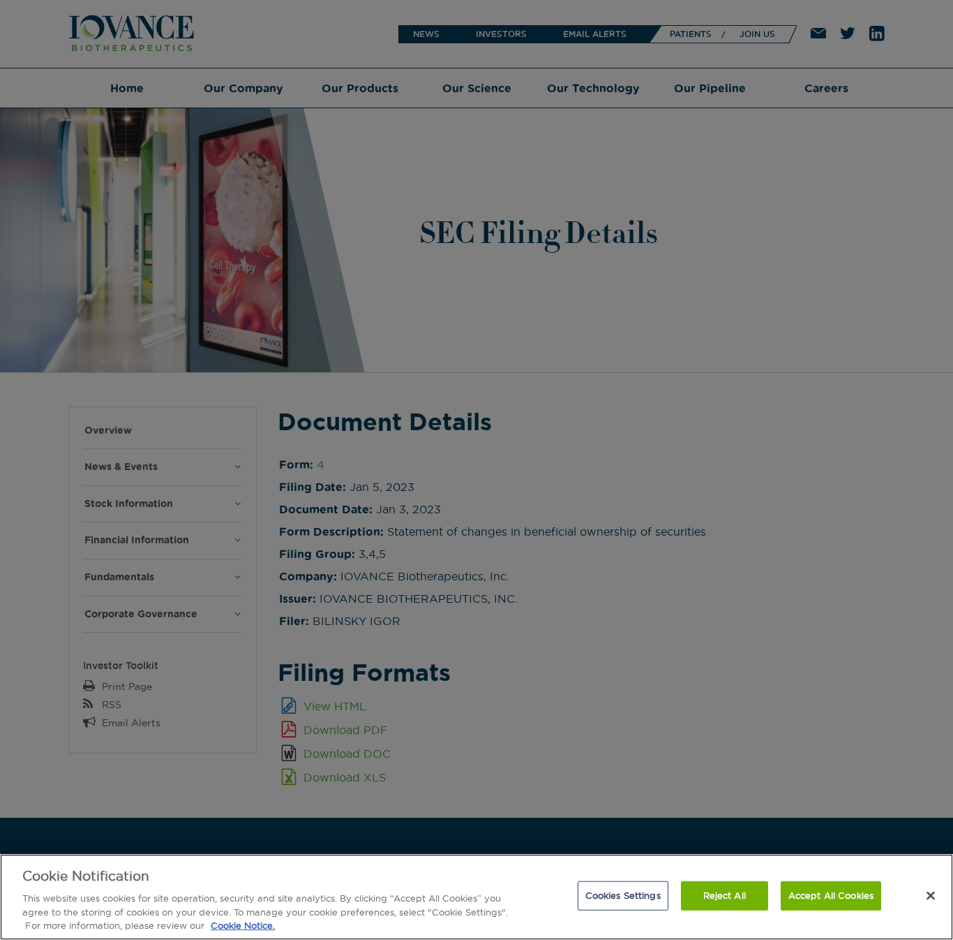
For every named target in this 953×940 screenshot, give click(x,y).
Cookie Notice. (243, 925)
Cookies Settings (623, 895)
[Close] (930, 896)
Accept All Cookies (830, 895)
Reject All (724, 895)
